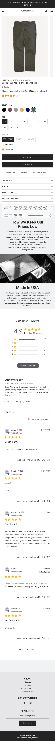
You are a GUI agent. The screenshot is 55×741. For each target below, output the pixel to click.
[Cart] (52, 11)
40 (18, 127)
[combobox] (39, 419)
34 (45, 121)
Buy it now (27, 164)
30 (18, 121)
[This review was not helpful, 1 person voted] (47, 557)
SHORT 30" (20, 139)
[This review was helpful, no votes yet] (43, 501)
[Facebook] (24, 703)
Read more (12, 546)
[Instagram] (31, 703)
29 (11, 121)
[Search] (46, 11)
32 (31, 121)
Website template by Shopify (27, 738)
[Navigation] (3, 11)
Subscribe (27, 723)
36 (5, 127)
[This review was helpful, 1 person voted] (43, 459)
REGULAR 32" (8, 139)
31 (25, 121)
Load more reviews (27, 649)
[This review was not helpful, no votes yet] (47, 459)
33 (38, 121)
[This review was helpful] (43, 557)
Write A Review (28, 365)
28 (5, 121)
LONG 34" (31, 139)
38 (11, 127)
